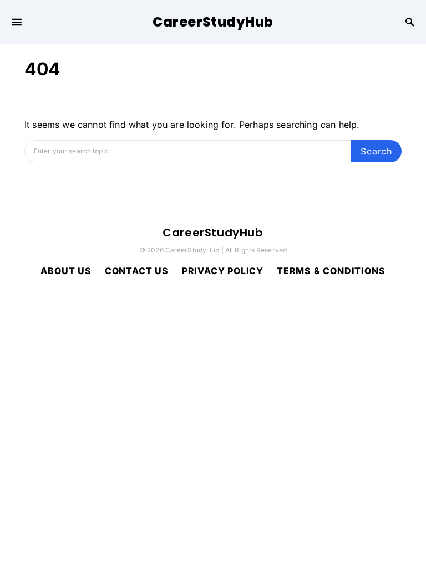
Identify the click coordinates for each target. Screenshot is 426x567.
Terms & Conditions (331, 270)
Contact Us (137, 270)
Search (376, 151)
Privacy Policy (222, 270)
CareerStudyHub (213, 22)
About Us (65, 270)
